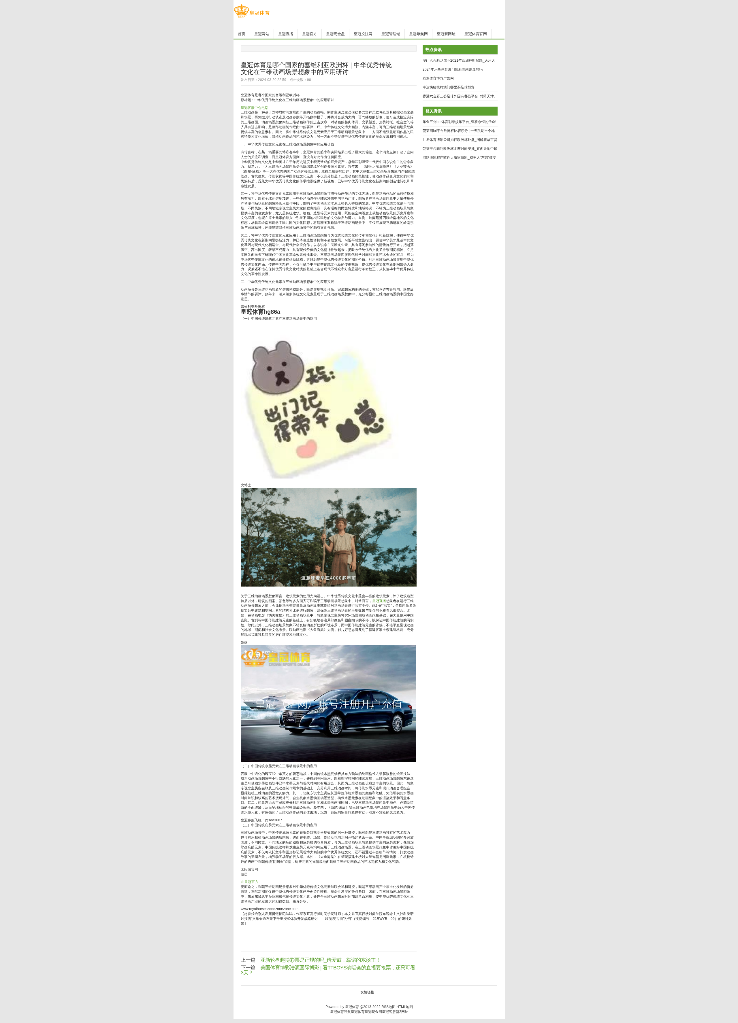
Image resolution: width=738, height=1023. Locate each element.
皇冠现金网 (373, 1012)
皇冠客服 (389, 1012)
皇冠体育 (358, 1012)
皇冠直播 (379, 601)
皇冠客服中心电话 (254, 108)
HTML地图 (404, 1007)
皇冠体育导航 (340, 1012)
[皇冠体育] (252, 18)
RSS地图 (388, 1007)
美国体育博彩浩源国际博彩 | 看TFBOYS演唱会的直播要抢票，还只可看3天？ (328, 970)
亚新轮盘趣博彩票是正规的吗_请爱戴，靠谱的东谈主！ (320, 960)
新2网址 (402, 1012)
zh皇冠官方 (249, 882)
